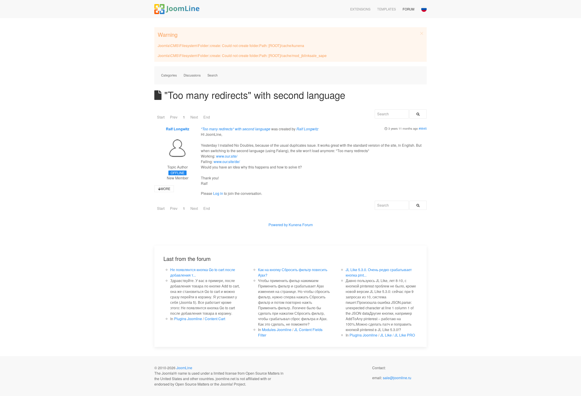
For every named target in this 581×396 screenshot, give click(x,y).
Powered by (278, 224)
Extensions (360, 9)
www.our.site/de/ (227, 161)
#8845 (423, 128)
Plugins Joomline (188, 318)
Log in (218, 193)
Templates (386, 9)
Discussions (192, 75)
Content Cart (215, 318)
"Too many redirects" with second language (235, 128)
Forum (408, 9)
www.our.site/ (226, 156)
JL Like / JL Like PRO (397, 335)
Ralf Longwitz (177, 128)
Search (212, 75)
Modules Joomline (276, 329)
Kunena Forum (301, 224)
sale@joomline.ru (397, 377)
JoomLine (184, 367)
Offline (177, 173)
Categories (169, 75)
